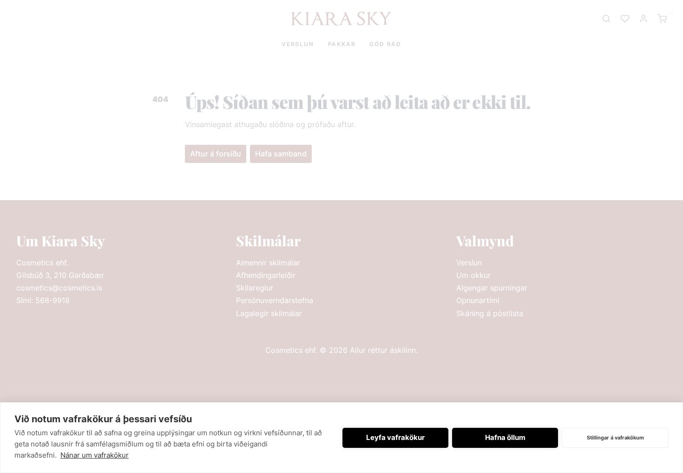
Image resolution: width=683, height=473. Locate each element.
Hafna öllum (505, 437)
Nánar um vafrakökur (94, 455)
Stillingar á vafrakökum (615, 437)
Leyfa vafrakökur (395, 437)
